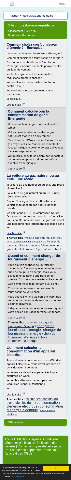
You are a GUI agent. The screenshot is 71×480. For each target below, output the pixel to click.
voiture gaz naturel (37, 237)
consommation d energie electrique (35, 408)
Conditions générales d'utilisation (31, 441)
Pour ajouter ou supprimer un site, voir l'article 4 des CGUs (31, 451)
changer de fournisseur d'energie (31, 328)
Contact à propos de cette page (39, 446)
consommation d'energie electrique (33, 404)
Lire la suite (14, 104)
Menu (62, 4)
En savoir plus (17, 476)
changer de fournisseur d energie (34, 331)
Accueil (10, 439)
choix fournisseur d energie (27, 339)
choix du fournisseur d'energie (31, 335)
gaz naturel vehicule (50, 249)
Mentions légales (29, 439)
